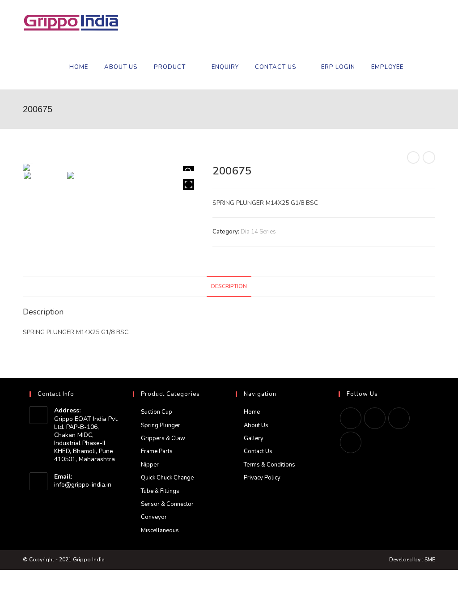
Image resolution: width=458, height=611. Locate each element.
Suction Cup (156, 412)
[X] (350, 418)
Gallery (253, 438)
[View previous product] (413, 157)
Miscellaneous (160, 530)
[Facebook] (375, 418)
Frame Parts (157, 451)
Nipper (150, 465)
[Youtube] (350, 442)
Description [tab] (229, 286)
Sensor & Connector (167, 504)
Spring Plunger (160, 425)
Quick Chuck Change (167, 478)
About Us (256, 425)
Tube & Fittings (160, 491)
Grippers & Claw (163, 438)
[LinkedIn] (399, 418)
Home (252, 412)
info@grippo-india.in (82, 484)
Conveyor (154, 517)
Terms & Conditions (269, 465)
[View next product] (429, 157)
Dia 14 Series (258, 232)
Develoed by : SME (412, 559)
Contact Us (258, 451)
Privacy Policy (262, 478)
